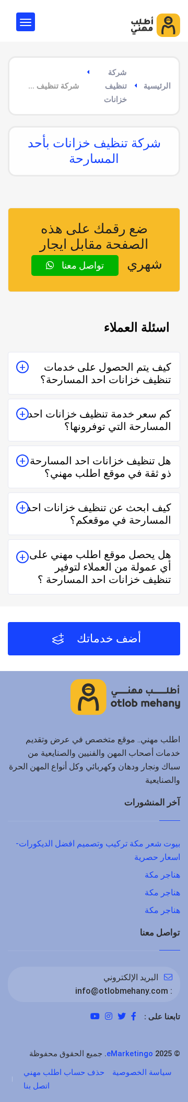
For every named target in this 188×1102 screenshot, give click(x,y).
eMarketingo (130, 1053)
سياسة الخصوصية (142, 1072)
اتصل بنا (37, 1086)
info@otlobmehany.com (121, 991)
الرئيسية (157, 86)
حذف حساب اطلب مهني (64, 1072)
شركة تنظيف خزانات (115, 86)
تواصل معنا (82, 265)
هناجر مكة (162, 875)
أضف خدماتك (107, 638)
